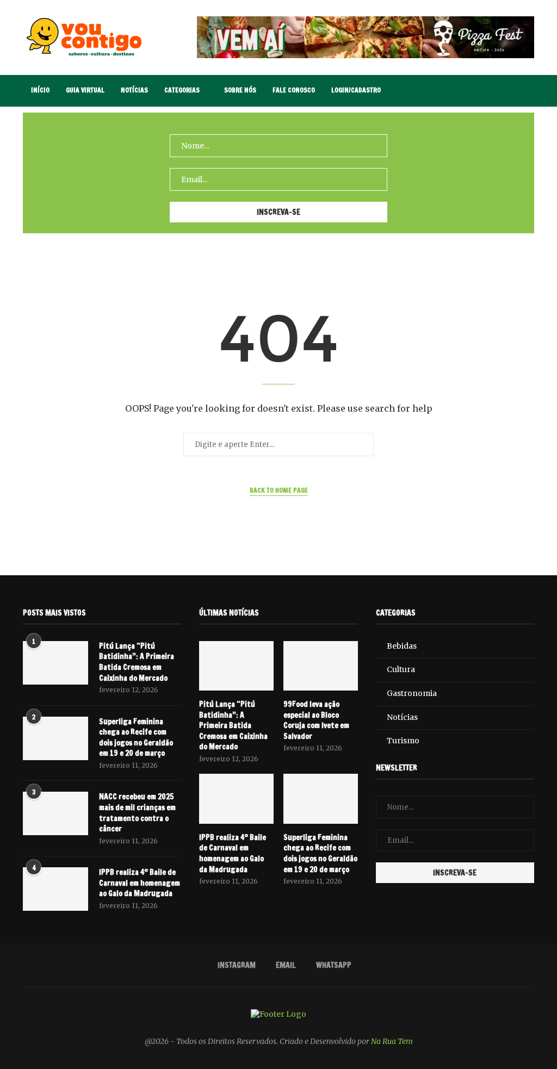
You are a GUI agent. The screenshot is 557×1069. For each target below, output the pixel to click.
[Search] (528, 91)
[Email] (502, 91)
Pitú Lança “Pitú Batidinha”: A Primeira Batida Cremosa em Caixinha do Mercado (136, 662)
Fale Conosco (294, 90)
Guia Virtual (85, 90)
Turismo (403, 740)
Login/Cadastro (356, 90)
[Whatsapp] (513, 91)
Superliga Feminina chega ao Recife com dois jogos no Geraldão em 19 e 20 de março (136, 738)
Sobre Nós (240, 90)
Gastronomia (412, 693)
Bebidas (402, 646)
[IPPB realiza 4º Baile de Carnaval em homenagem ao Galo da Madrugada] (55, 889)
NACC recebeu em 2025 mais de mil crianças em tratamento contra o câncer (137, 813)
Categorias (182, 90)
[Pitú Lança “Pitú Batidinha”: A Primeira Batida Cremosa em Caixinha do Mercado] (55, 663)
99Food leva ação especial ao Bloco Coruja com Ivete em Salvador (316, 720)
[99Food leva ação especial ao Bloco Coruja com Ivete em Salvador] (320, 666)
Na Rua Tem (392, 1041)
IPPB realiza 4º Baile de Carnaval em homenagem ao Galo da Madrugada (139, 883)
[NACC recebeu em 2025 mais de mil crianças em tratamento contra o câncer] (55, 813)
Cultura (401, 669)
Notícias (134, 90)
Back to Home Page (279, 490)
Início (40, 90)
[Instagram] (490, 91)
